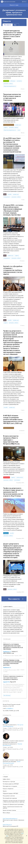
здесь (22, 833)
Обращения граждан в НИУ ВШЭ (10, 793)
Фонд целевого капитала (9, 795)
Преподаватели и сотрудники (10, 786)
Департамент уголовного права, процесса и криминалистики (14, 12)
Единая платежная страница (9, 810)
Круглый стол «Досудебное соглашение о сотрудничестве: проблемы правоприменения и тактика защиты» (12, 270)
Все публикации (7, 695)
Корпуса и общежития (8, 788)
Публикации (6, 639)
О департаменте (7, 606)
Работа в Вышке (6, 812)
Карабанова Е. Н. (7, 651)
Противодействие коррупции (10, 798)
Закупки (5, 791)
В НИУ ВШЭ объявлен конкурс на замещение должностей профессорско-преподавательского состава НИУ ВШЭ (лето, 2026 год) (13, 419)
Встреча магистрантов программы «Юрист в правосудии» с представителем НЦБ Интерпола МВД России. (11, 440)
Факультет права (14, 5)
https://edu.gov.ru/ (7, 824)
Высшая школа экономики (9, 1)
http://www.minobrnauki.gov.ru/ (10, 818)
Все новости (14, 598)
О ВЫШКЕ (5, 776)
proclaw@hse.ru (9, 708)
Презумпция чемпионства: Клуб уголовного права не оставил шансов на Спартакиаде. (12, 97)
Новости (7, 21)
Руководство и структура (9, 781)
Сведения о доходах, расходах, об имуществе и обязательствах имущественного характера (14, 801)
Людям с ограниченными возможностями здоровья (12, 807)
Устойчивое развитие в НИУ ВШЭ (11, 784)
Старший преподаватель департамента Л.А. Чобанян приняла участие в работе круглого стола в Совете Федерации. (12, 34)
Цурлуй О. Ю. (6, 681)
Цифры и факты (6, 779)
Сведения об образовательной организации (13, 804)
